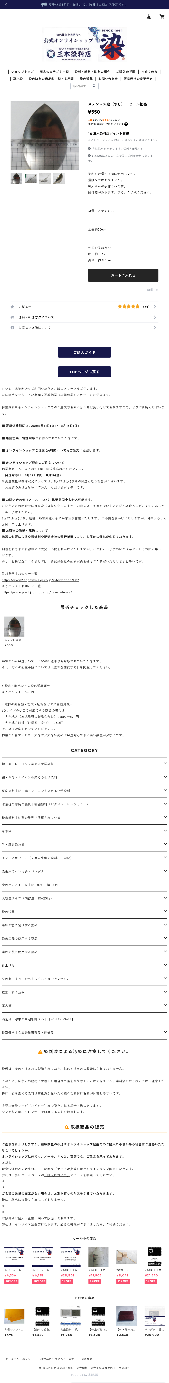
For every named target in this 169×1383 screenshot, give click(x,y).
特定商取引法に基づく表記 (57, 1359)
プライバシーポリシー (19, 1359)
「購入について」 (57, 1175)
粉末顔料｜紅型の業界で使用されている (31, 818)
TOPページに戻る (84, 372)
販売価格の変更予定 (138, 79)
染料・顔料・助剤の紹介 (92, 72)
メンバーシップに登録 (105, 140)
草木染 (18, 79)
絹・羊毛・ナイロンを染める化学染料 (29, 777)
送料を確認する (133, 148)
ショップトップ (22, 72)
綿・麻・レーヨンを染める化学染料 (28, 764)
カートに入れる (123, 275)
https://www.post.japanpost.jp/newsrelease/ (37, 592)
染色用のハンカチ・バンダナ (23, 871)
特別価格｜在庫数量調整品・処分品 (28, 1033)
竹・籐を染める (13, 845)
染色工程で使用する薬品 (20, 939)
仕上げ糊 (8, 966)
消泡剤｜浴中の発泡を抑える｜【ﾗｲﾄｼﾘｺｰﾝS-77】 (38, 1019)
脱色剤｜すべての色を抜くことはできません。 (36, 979)
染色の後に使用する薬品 (20, 952)
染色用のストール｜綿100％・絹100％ (30, 885)
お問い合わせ (108, 79)
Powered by (79, 1375)
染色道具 (86, 79)
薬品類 (6, 1006)
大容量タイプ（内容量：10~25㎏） (27, 898)
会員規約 (87, 1359)
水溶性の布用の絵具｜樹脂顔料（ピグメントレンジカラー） (46, 804)
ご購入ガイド (84, 352)
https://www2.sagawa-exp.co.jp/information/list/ (40, 580)
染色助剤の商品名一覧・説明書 (51, 79)
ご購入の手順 (126, 72)
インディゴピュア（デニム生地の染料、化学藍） (37, 858)
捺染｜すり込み (13, 992)
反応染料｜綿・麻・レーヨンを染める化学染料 (36, 791)
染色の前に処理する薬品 (20, 925)
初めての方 (149, 72)
